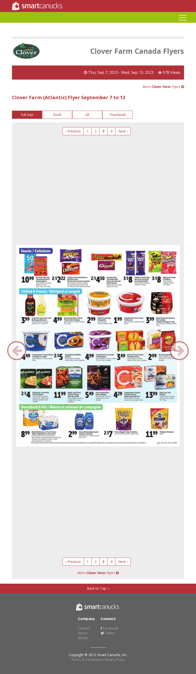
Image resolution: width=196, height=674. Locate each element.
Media (82, 638)
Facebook (110, 628)
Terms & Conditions (86, 659)
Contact (84, 628)
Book (57, 114)
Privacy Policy (115, 659)
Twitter (109, 633)
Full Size (27, 114)
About (82, 633)
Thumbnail (117, 114)
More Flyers (162, 86)
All (87, 114)
